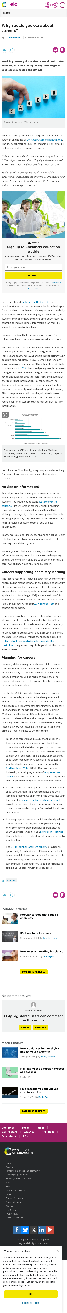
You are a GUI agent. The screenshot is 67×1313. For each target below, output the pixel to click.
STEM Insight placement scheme (29, 846)
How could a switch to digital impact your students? (40, 1050)
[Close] (57, 1251)
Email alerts (9, 1136)
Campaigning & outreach (17, 1174)
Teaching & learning (14, 1198)
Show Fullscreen (5, 415)
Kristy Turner (44, 1097)
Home (8, 1163)
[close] (65, 42)
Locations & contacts (15, 1190)
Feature (6, 12)
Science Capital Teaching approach (41, 800)
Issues (40, 1127)
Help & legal (11, 1210)
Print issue (48, 1131)
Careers (9, 1194)
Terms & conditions (14, 1217)
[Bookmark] (62, 50)
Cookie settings (31, 1302)
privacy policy (33, 288)
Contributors (9, 1131)
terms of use (56, 282)
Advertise (9, 1206)
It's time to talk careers (35, 933)
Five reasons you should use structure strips (39, 1090)
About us (29, 1131)
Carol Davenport (14, 37)
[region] (31, 1279)
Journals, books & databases (18, 1178)
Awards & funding (13, 1202)
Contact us (8, 1127)
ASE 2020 (11, 880)
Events (8, 1186)
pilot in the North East (35, 302)
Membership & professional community (23, 1170)
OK (30, 1293)
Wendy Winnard (47, 1056)
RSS (25, 1136)
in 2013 (22, 368)
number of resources (51, 831)
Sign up (32, 275)
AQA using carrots (44, 603)
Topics (26, 1127)
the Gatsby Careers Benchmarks (44, 139)
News (8, 1182)
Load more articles (33, 971)
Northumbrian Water (17, 768)
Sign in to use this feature (49, 42)
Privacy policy (12, 1213)
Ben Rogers (48, 956)
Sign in (25, 1027)
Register (40, 1027)
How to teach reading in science (41, 951)
